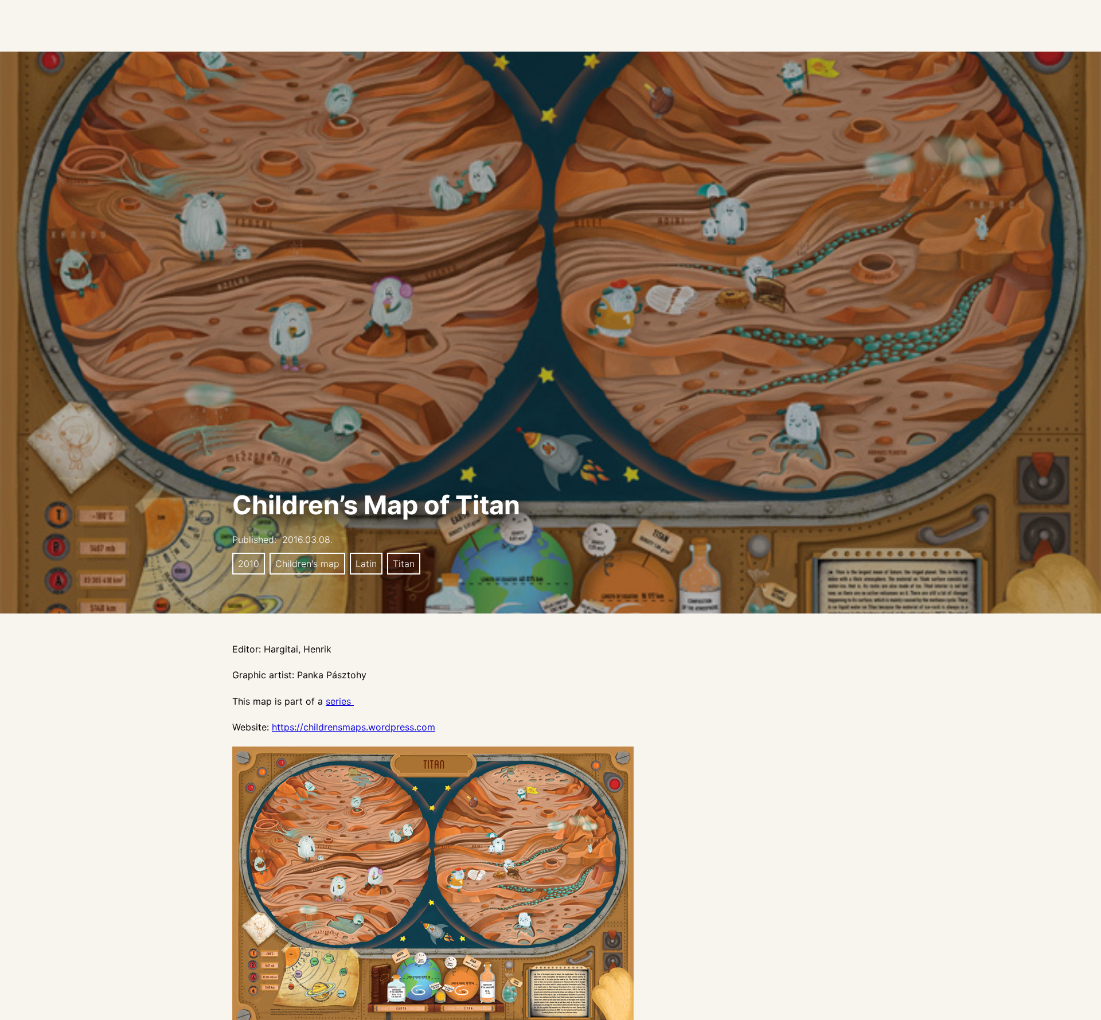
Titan (404, 563)
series (340, 701)
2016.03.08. (307, 539)
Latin (366, 563)
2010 (248, 563)
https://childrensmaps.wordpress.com (353, 727)
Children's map (307, 563)
